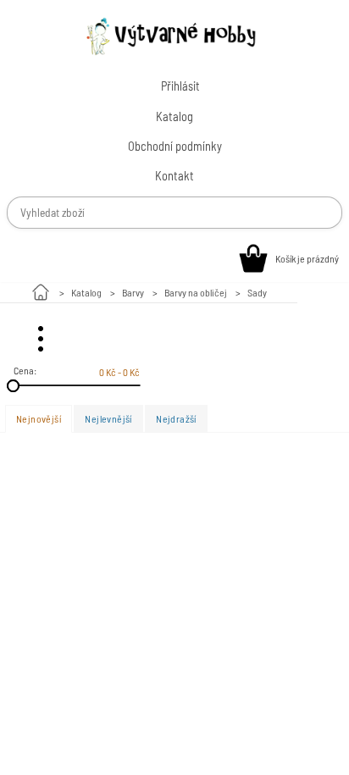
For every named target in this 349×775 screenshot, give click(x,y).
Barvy (133, 292)
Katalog (86, 292)
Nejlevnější (108, 418)
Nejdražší (176, 418)
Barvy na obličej (195, 292)
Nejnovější (38, 418)
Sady (257, 292)
